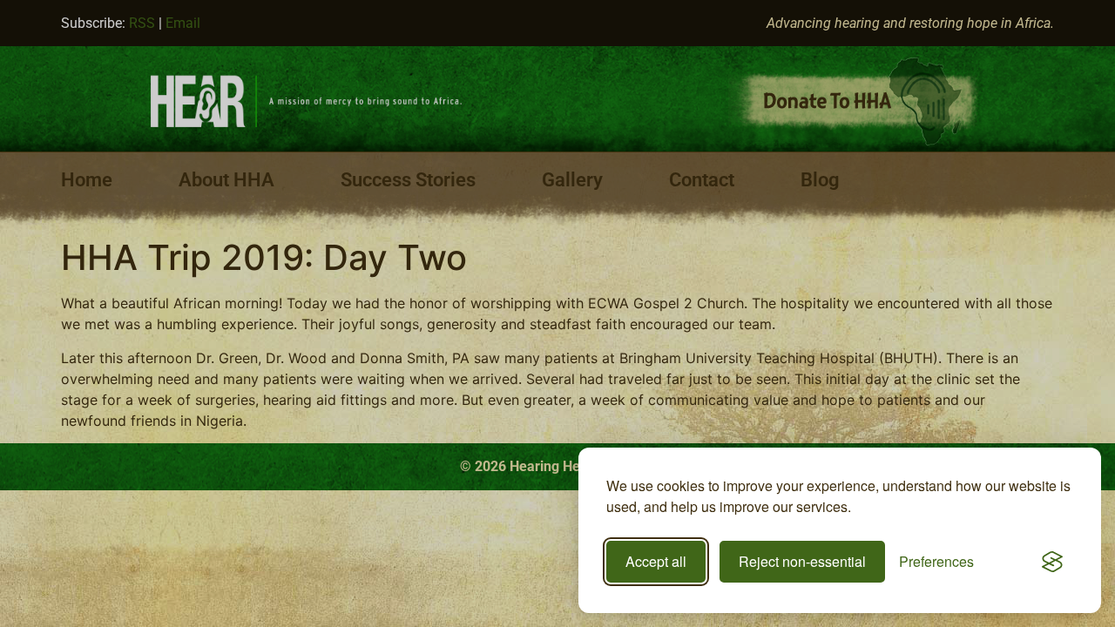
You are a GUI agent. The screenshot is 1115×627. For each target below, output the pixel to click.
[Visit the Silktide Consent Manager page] (1052, 562)
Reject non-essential (802, 561)
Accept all (655, 561)
